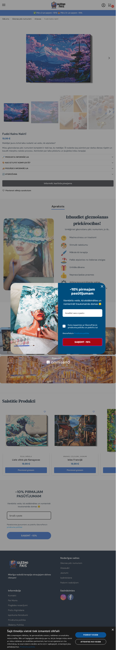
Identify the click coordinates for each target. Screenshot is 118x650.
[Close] (102, 286)
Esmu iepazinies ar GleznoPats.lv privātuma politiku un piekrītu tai (83, 326)
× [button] (113, 630)
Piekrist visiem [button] (90, 635)
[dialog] (58, 638)
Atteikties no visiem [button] (91, 642)
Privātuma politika (81, 333)
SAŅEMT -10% (82, 342)
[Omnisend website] (58, 360)
